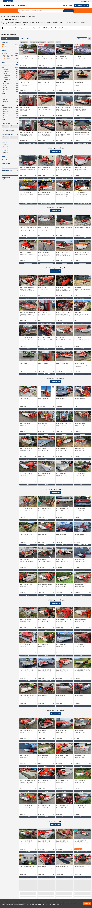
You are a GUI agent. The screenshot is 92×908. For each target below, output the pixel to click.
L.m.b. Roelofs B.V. (28, 263)
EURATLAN (46, 408)
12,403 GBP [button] (59, 628)
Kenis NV (46, 348)
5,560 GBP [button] (59, 295)
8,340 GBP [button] (23, 260)
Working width (6, 174)
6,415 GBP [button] (23, 482)
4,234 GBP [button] (59, 115)
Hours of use (5, 160)
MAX (11, 125)
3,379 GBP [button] (77, 235)
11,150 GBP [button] (23, 65)
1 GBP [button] (39, 763)
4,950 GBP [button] (77, 90)
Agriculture (6, 16)
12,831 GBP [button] (23, 140)
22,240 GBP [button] (41, 406)
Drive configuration (7, 170)
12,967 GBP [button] (59, 371)
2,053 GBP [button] (77, 653)
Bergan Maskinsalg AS (64, 373)
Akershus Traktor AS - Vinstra (46, 373)
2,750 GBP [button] (23, 90)
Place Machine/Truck (82, 5)
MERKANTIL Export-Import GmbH (82, 877)
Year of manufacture (7, 134)
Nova (82, 519)
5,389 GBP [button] (77, 431)
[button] (10, 38)
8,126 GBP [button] (41, 849)
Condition (4, 167)
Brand (3, 62)
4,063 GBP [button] (23, 321)
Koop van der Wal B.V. (46, 178)
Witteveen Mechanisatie (28, 203)
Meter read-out (6, 163)
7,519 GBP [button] (23, 517)
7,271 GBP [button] (23, 295)
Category (4, 50)
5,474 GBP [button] (59, 406)
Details (4, 156)
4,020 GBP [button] (41, 542)
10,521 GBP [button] (41, 653)
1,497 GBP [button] (23, 406)
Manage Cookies (41, 904)
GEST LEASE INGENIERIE (64, 519)
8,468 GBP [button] (23, 542)
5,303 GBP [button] (23, 431)
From (3, 136)
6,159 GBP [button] (77, 628)
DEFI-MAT (64, 408)
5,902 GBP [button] (77, 678)
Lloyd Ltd (64, 67)
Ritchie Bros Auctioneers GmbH (82, 851)
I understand (87, 903)
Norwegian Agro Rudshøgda (83, 373)
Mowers (28, 16)
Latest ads (4, 142)
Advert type (5, 42)
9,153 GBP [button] (59, 849)
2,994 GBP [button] (59, 678)
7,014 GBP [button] (41, 628)
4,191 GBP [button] (77, 542)
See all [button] (4, 81)
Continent (4, 97)
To (11, 136)
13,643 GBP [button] (41, 176)
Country (4, 105)
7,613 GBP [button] (59, 738)
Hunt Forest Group (28, 67)
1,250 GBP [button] (41, 115)
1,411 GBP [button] (77, 457)
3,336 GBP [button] (77, 176)
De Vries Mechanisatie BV (82, 298)
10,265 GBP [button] (41, 738)
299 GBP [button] (40, 346)
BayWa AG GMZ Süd (28, 877)
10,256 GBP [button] (41, 140)
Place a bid (77, 849)
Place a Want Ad (55, 151)
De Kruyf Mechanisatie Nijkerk (28, 143)
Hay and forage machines (18, 16)
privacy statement (52, 904)
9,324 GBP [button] (41, 457)
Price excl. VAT (6, 123)
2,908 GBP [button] (59, 517)
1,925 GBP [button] (59, 140)
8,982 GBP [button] (59, 235)
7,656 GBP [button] (23, 346)
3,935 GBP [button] (23, 849)
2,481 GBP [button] (59, 457)
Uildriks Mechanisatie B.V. (46, 298)
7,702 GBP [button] (77, 371)
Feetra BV (28, 348)
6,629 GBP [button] (59, 321)
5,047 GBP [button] (23, 457)
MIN (3, 125)
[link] (28, 49)
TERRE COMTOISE (28, 655)
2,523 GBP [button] (41, 592)
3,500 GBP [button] (77, 65)
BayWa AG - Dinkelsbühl (46, 877)
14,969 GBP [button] (59, 542)
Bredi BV (82, 323)
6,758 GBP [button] (59, 482)
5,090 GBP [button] (59, 201)
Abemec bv (64, 118)
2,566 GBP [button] (59, 653)
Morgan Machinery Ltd (64, 92)
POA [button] (39, 90)
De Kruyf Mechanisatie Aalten (46, 263)
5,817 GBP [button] (59, 703)
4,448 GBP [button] (41, 482)
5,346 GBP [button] (23, 176)
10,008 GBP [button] (41, 789)
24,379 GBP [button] (77, 874)
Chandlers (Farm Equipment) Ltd (46, 67)
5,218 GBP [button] (41, 703)
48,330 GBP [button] (59, 260)
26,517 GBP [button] (59, 431)
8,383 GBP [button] (23, 653)
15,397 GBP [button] (59, 874)
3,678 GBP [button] (77, 567)
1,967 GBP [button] (41, 517)
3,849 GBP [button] (77, 140)
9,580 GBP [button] (77, 703)
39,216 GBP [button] (41, 371)
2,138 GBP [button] (77, 346)
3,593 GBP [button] (59, 592)
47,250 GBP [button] (23, 115)
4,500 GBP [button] (41, 65)
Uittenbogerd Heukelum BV (82, 143)
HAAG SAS (82, 408)
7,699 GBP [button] (59, 346)
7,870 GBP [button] (77, 115)
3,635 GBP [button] (77, 201)
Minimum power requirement (6, 178)
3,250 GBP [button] (59, 90)
